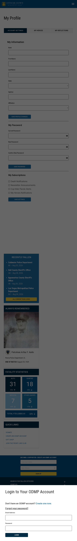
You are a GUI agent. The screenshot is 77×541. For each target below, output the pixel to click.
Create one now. (44, 503)
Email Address (10, 512)
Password (8, 523)
